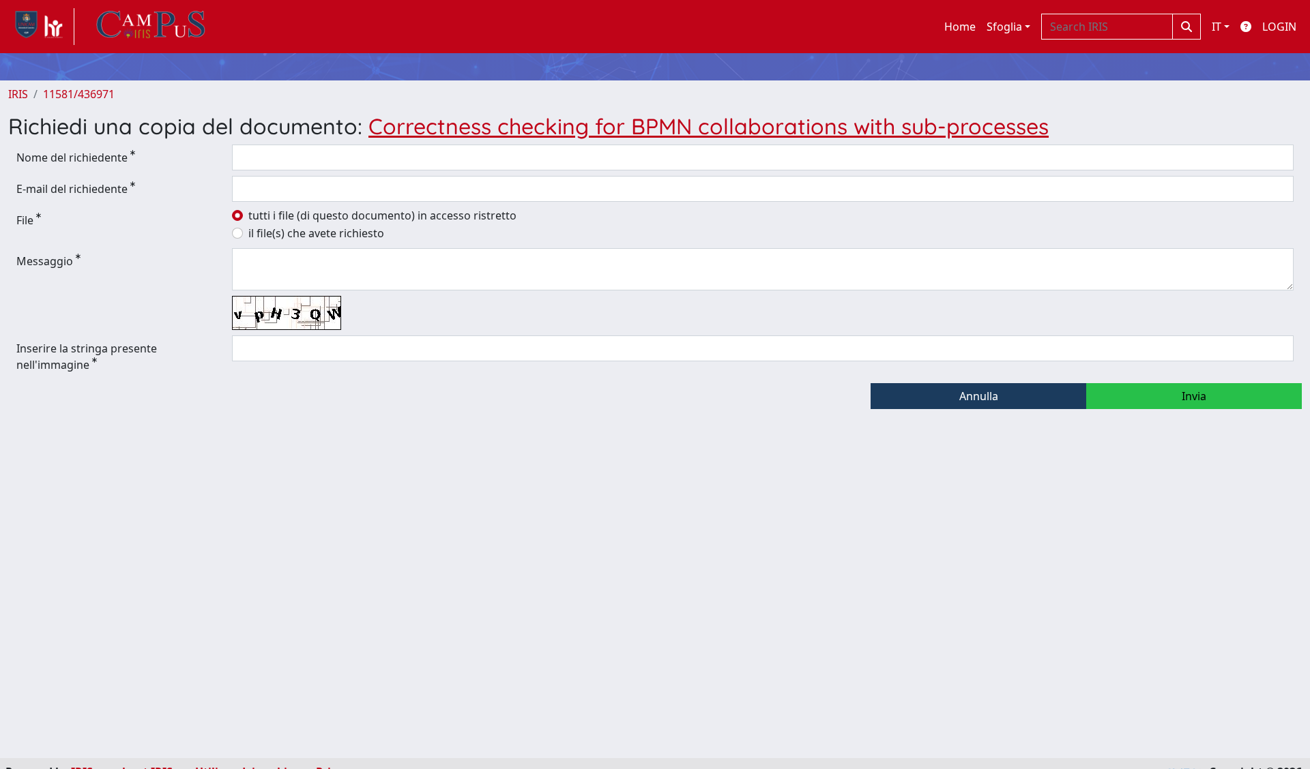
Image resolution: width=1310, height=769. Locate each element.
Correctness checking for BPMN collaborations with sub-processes (708, 126)
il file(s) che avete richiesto (316, 233)
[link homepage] (41, 26)
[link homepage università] (150, 26)
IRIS (18, 94)
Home (960, 26)
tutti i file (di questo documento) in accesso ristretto (382, 215)
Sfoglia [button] (1004, 26)
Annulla (978, 396)
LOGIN (1279, 26)
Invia (1194, 396)
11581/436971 (79, 94)
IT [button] (1216, 26)
